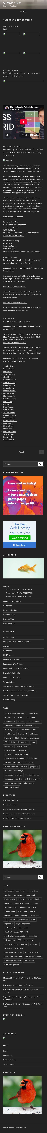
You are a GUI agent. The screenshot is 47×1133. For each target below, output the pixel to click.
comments (8, 726)
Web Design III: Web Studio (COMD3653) (18, 686)
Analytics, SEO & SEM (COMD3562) (19, 593)
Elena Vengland (9, 396)
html (17, 738)
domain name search (28, 730)
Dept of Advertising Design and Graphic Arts (19, 809)
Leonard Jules (8, 437)
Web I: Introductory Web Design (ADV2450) (19, 691)
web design (18, 771)
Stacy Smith (7, 429)
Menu (25, 12)
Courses (6, 587)
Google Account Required (23, 985)
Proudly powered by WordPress (14, 1128)
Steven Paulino (8, 418)
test (5, 29)
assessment (18, 718)
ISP (5, 742)
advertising (33, 713)
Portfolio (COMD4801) (11, 673)
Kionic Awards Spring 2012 (16, 321)
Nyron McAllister (9, 380)
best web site (9, 722)
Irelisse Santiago (9, 432)
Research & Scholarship (12, 678)
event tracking (9, 734)
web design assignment (13, 775)
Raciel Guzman (8, 440)
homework (8, 738)
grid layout (34, 734)
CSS (36, 726)
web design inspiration (12, 783)
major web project (23, 746)
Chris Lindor (7, 377)
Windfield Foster (9, 399)
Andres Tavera (8, 388)
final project (22, 734)
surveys (24, 767)
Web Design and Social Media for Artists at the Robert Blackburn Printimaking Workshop (23, 152)
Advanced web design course (15, 713)
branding (21, 722)
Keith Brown (7, 423)
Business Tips (8, 619)
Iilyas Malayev (8, 407)
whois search (29, 783)
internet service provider (30, 738)
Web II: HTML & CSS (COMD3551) (19, 590)
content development (23, 726)
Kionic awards (22, 742)
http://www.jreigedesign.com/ (14, 343)
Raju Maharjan (8, 990)
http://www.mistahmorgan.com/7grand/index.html (22, 353)
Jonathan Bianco (9, 366)
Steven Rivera (8, 434)
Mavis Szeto (7, 372)
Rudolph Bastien (9, 415)
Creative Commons (10, 805)
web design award (32, 775)
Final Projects (8, 655)
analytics (7, 718)
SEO (19, 763)
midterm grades (10, 750)
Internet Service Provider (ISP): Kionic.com (19, 814)
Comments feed (9, 1060)
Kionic (12, 742)
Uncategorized (8, 624)
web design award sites (13, 779)
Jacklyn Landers (9, 412)
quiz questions (9, 763)
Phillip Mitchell (8, 410)
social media (28, 763)
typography (34, 767)
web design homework (33, 779)
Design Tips (7, 606)
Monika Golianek (9, 391)
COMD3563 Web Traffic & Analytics (16, 642)
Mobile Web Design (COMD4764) (18, 596)
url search (8, 771)
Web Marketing (9, 615)
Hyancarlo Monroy (10, 421)
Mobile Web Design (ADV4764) (16, 754)
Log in (5, 1051)
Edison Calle (7, 402)
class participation (33, 722)
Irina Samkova (8, 393)
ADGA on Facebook (10, 800)
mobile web (23, 750)
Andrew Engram (9, 383)
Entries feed (7, 1055)
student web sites (11, 767)
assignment (30, 718)
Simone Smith (8, 426)
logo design (8, 746)
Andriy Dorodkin (9, 385)
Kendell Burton (8, 369)
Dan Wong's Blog (10, 730)
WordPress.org (9, 1064)
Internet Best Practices (12, 601)
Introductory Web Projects (13, 664)
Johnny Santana (9, 374)
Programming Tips (10, 610)
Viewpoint (12, 3)
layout (33, 742)
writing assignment (11, 787)
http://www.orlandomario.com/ (14, 287)
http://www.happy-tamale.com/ (15, 303)
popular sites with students (14, 759)
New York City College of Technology (17, 818)
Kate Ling (7, 404)
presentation (32, 759)
